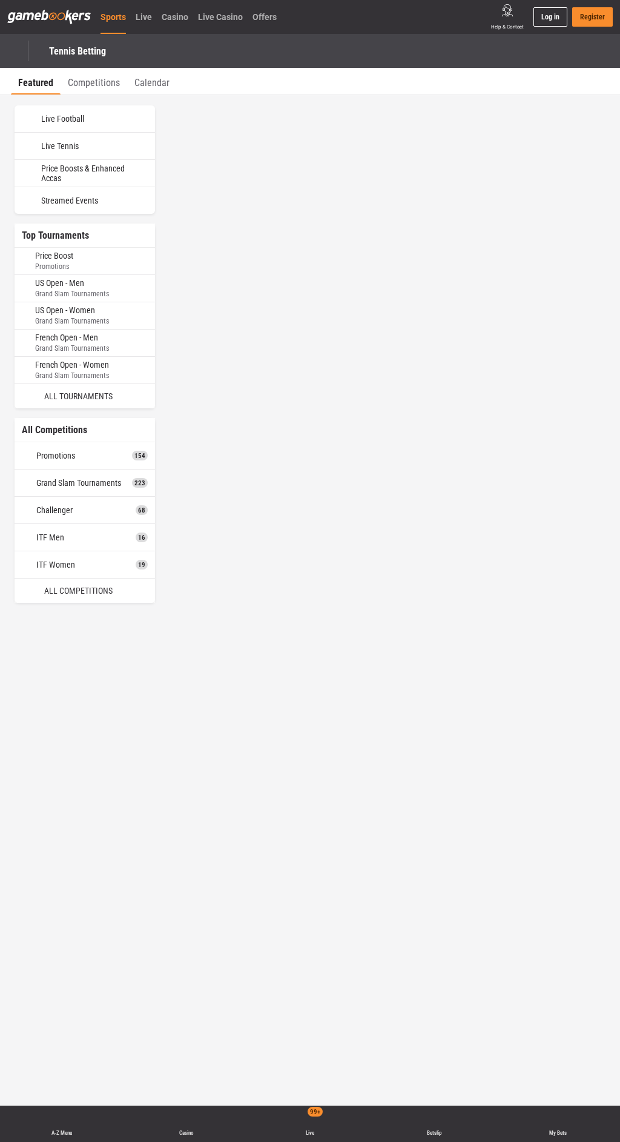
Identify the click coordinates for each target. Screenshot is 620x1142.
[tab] (36, 81)
